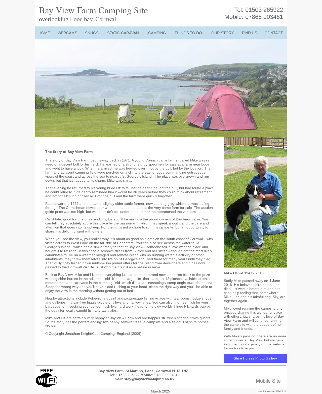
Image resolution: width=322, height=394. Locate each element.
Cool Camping (103, 334)
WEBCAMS (67, 33)
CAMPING (157, 33)
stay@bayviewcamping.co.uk (149, 379)
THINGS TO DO (188, 33)
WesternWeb (274, 391)
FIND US (249, 33)
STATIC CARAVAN (123, 33)
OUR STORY (222, 33)
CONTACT (274, 33)
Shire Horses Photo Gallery (255, 358)
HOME (44, 33)
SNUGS (92, 33)
